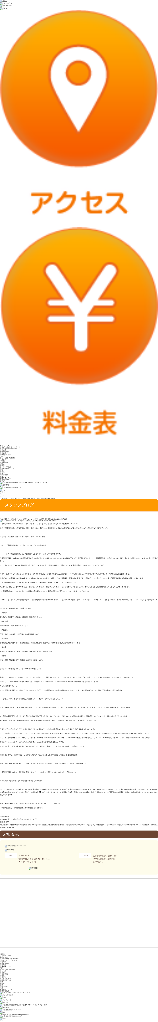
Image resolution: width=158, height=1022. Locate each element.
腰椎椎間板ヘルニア (7, 468)
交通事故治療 (4, 479)
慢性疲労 (3, 465)
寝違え (2, 464)
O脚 (1, 456)
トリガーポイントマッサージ (10, 447)
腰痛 (1, 470)
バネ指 (2, 461)
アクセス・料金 (5, 955)
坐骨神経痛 (4, 462)
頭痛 (1, 476)
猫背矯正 (3, 450)
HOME (2, 492)
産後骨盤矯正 (4, 452)
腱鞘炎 (2, 472)
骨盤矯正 (3, 453)
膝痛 (1, 473)
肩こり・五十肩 (5, 467)
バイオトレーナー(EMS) (8, 448)
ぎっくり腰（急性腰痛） (8, 458)
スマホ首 (3, 459)
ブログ (2, 481)
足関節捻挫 (4, 475)
